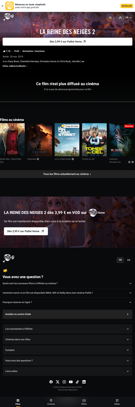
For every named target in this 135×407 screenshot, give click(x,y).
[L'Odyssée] (39, 139)
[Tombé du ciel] (94, 139)
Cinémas (51, 404)
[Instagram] (64, 382)
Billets (117, 404)
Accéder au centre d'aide (18, 314)
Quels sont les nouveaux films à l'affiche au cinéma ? (30, 283)
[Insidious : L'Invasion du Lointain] (121, 139)
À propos (9, 350)
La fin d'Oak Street (63, 159)
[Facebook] (51, 382)
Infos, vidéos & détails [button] (14, 66)
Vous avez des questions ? (19, 360)
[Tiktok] (77, 382)
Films (17, 404)
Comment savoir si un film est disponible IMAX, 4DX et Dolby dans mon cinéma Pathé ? (48, 293)
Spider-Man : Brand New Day (10, 160)
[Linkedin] (84, 382)
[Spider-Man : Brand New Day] (12, 139)
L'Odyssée (31, 159)
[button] (110, 18)
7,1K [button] (8, 51)
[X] (58, 382)
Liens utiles (11, 371)
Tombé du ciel (88, 159)
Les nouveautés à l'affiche (19, 329)
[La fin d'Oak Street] (67, 139)
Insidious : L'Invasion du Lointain (115, 162)
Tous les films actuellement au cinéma (66, 174)
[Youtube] (71, 382)
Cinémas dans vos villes (17, 339)
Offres (84, 404)
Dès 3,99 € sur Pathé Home (23, 231)
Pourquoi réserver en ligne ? (17, 302)
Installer (127, 5)
